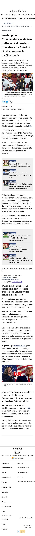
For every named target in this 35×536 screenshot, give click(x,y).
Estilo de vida (6, 487)
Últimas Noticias (6, 15)
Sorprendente (6, 502)
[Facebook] (3, 102)
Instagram (5, 529)
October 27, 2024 (17, 282)
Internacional (22, 15)
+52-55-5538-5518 (23, 468)
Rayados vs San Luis (9, 18)
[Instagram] (20, 448)
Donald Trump (6, 30)
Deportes (5, 492)
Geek (3, 511)
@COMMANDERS (8, 277)
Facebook (5, 519)
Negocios (5, 497)
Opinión (30, 15)
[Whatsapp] (11, 102)
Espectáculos (6, 507)
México (14, 15)
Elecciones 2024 (12, 26)
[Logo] (17, 11)
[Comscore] (17, 458)
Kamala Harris (25, 26)
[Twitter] (7, 102)
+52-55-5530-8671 (23, 472)
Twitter (4, 524)
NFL (3, 26)
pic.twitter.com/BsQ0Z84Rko (10, 279)
